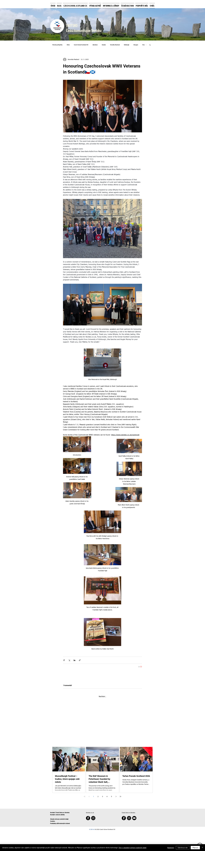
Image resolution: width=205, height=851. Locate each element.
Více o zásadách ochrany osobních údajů (132, 848)
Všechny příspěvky (57, 45)
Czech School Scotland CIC (81, 45)
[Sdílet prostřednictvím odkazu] (80, 660)
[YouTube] (134, 837)
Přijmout (195, 848)
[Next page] (116, 816)
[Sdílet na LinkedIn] (74, 660)
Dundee (104, 45)
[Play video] (77, 444)
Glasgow (135, 45)
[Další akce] (140, 707)
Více (143, 45)
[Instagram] (93, 837)
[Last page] (120, 816)
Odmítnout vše (183, 848)
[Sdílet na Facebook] (64, 660)
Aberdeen (95, 45)
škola (68, 45)
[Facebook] (88, 837)
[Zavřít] (202, 847)
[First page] (84, 816)
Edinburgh (126, 45)
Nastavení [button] (170, 848)
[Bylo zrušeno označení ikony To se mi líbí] (69, 719)
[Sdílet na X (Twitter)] (69, 660)
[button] (150, 45)
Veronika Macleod (115, 45)
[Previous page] (89, 816)
